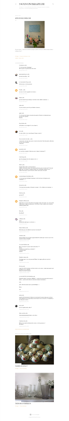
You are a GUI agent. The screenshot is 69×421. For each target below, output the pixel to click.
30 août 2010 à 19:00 (23, 109)
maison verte (21, 58)
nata (20, 105)
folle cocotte (22, 313)
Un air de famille (23, 244)
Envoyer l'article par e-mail (25, 56)
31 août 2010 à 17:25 (23, 207)
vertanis (21, 235)
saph (20, 113)
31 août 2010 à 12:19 (23, 196)
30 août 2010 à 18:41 (23, 101)
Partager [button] (17, 56)
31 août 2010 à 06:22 (23, 181)
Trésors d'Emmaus (23, 403)
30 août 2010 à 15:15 (23, 86)
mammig (21, 157)
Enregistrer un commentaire (22, 329)
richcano (38, 417)
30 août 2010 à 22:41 (23, 153)
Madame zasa (22, 257)
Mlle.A (20, 164)
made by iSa (22, 321)
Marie (20, 97)
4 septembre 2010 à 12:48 (24, 317)
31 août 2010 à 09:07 (23, 189)
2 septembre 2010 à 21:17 (24, 291)
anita (20, 295)
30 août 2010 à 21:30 (23, 135)
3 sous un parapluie (32, 4)
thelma (21, 193)
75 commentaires (23, 406)
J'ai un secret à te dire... (24, 139)
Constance (21, 65)
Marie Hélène (22, 227)
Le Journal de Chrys (23, 82)
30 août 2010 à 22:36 (23, 145)
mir (20, 131)
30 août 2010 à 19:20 (23, 119)
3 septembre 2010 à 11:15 (23, 301)
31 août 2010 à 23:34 (23, 223)
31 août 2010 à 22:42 (23, 214)
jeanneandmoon (23, 74)
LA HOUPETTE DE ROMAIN (26, 276)
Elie (20, 211)
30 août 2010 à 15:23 (23, 93)
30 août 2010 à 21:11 (23, 127)
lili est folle (21, 123)
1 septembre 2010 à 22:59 (24, 262)
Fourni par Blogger (35, 414)
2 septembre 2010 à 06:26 (24, 272)
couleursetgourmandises (25, 176)
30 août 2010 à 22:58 (23, 160)
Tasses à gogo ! (21, 366)
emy (20, 305)
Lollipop (21, 218)
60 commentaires (23, 368)
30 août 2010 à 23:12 (23, 172)
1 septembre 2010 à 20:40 (24, 253)
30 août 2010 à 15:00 (23, 78)
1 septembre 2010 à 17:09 (24, 240)
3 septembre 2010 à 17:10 (24, 309)
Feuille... (21, 89)
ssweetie (21, 149)
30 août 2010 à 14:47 (23, 70)
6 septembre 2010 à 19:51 (24, 326)
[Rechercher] (53, 3)
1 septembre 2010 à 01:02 (24, 231)
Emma (20, 266)
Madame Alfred (22, 200)
